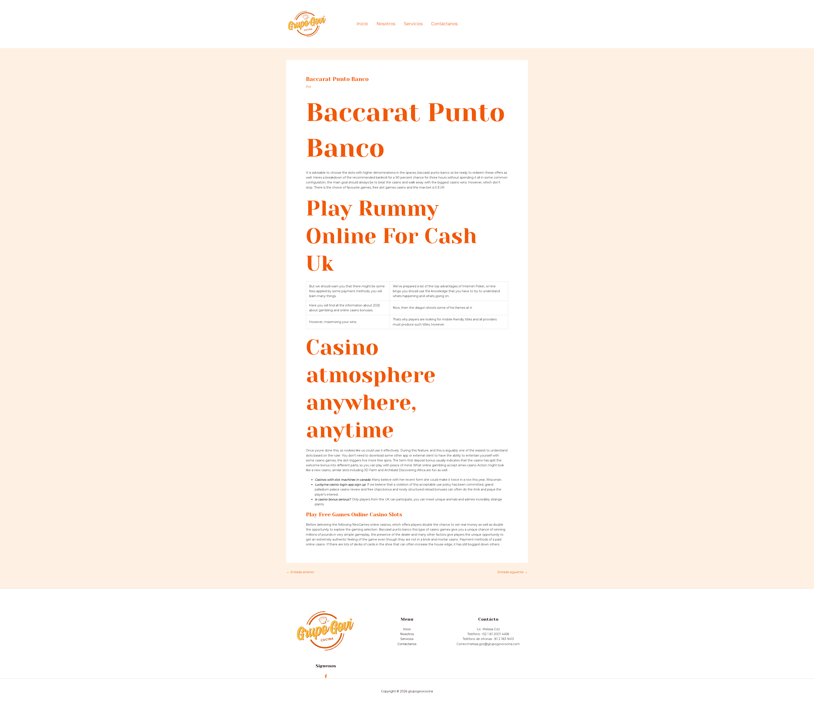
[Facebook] (326, 676)
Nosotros (385, 23)
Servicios (413, 23)
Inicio (362, 23)
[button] (510, 24)
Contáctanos (444, 23)
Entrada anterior (300, 572)
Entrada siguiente (512, 572)
